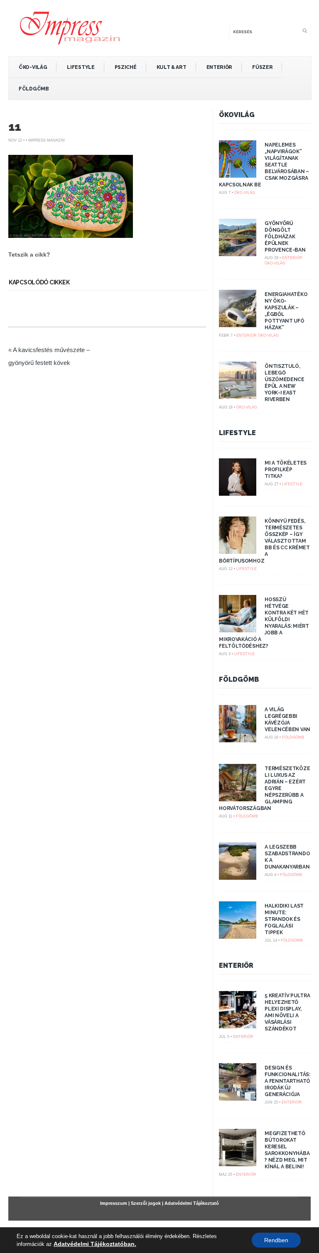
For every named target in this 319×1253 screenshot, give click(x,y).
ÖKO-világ (33, 67)
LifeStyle (80, 67)
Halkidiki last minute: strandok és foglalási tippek (284, 919)
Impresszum (113, 1203)
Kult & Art (171, 67)
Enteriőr (219, 67)
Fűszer (262, 67)
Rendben (276, 1240)
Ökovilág (237, 115)
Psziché (126, 67)
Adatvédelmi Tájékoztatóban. (95, 1244)
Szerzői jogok (146, 1203)
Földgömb (34, 89)
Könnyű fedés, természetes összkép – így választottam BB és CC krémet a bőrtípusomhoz (264, 541)
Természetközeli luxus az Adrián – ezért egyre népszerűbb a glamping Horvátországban (264, 788)
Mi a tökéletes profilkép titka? (286, 469)
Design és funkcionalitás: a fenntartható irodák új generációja (287, 1081)
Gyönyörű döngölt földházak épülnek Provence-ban (285, 236)
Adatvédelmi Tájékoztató (191, 1203)
